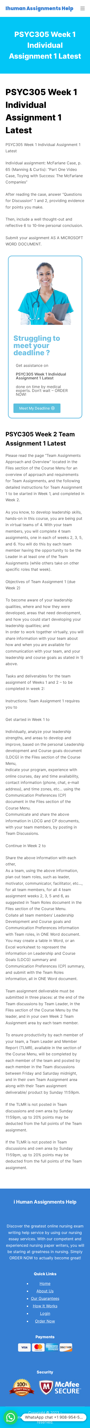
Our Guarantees (45, 1298)
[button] (36, 408)
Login (45, 1313)
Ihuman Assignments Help (39, 8)
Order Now (45, 1321)
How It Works (45, 1305)
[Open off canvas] (82, 8)
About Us (45, 1291)
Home (45, 1283)
